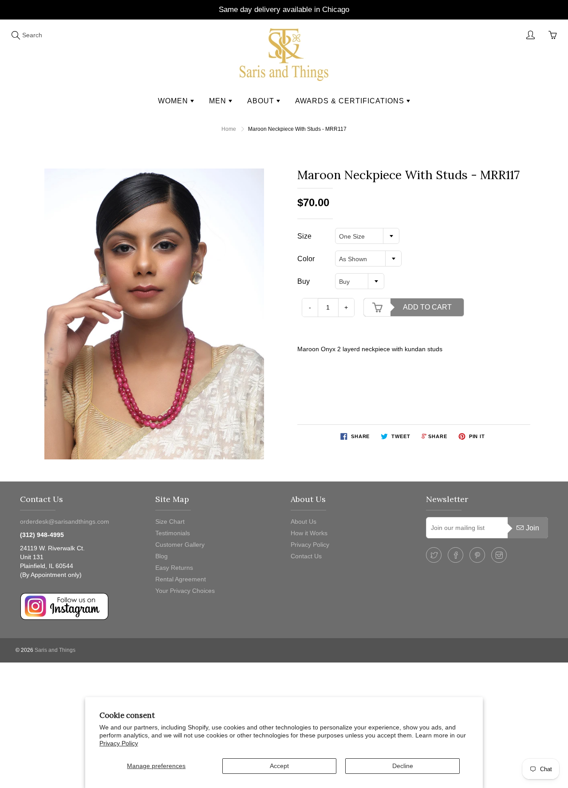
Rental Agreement (180, 579)
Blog (161, 556)
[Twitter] (434, 555)
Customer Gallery (180, 544)
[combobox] (367, 236)
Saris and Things (55, 650)
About (261, 101)
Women (174, 101)
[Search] (15, 35)
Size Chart (170, 521)
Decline (402, 765)
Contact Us (306, 556)
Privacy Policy (118, 743)
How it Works (309, 533)
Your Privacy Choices (185, 590)
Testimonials (172, 533)
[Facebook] (455, 555)
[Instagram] (499, 555)
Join (532, 528)
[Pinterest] (477, 555)
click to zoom (157, 313)
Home (228, 129)
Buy (303, 281)
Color (306, 259)
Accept (279, 765)
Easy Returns (174, 567)
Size (304, 236)
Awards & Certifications (350, 101)
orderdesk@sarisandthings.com (64, 521)
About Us (303, 521)
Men (219, 101)
